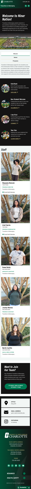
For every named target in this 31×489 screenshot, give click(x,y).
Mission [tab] (15, 53)
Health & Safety (13, 478)
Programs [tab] (15, 61)
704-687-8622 (16, 460)
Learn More (15, 138)
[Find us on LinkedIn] (16, 465)
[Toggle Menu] (29, 6)
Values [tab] (15, 57)
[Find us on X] (19, 465)
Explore (14, 92)
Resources (11, 473)
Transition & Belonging (8, 6)
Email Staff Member (9, 192)
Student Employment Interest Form (16, 386)
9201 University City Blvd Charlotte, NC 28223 (16, 445)
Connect (14, 123)
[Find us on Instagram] (12, 465)
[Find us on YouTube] (23, 465)
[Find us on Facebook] (9, 465)
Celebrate (14, 108)
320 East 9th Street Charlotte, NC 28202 (15, 453)
